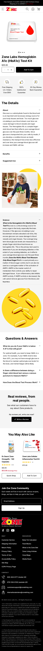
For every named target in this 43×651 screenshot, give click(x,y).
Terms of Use (6, 555)
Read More (6, 282)
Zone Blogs (26, 555)
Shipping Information (9, 544)
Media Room (26, 559)
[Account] (32, 9)
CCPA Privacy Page (9, 566)
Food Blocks (26, 544)
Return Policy (6, 547)
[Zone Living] (11, 9)
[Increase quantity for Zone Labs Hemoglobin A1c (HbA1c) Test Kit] (12, 70)
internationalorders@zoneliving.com (20, 592)
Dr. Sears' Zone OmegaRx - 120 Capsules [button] (8, 459)
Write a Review (24, 420)
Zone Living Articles (29, 551)
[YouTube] (12, 530)
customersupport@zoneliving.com (19, 587)
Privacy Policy (7, 551)
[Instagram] (7, 530)
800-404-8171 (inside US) (16, 577)
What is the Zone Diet (30, 547)
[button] (3, 9)
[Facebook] (3, 530)
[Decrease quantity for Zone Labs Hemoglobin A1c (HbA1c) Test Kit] (4, 70)
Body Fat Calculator (29, 540)
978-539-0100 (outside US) (17, 582)
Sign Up (21, 508)
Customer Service (8, 540)
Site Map (5, 563)
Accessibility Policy (9, 559)
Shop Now (30, 4)
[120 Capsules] (11, 446)
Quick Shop (11, 476)
